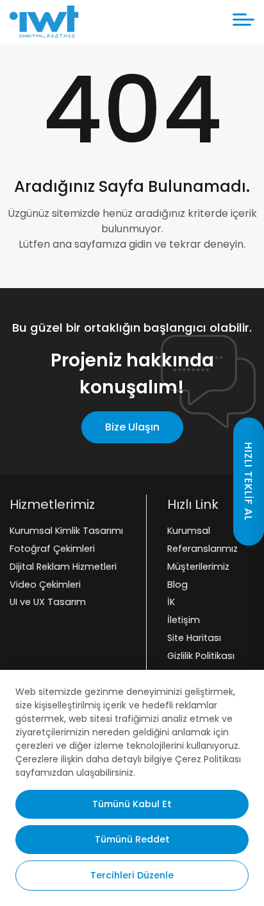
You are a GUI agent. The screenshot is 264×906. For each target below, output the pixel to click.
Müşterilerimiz (198, 566)
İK (171, 602)
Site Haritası (194, 637)
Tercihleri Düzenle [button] (132, 875)
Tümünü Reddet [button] (132, 839)
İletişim (183, 619)
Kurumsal (188, 530)
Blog (177, 584)
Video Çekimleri (45, 584)
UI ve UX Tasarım (48, 602)
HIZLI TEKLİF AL (248, 481)
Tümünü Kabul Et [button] (132, 804)
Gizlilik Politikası (201, 655)
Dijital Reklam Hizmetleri (63, 566)
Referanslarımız (202, 548)
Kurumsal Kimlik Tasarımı (66, 530)
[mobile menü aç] (243, 19)
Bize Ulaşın (132, 427)
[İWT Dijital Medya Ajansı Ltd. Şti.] (44, 22)
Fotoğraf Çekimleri (52, 548)
